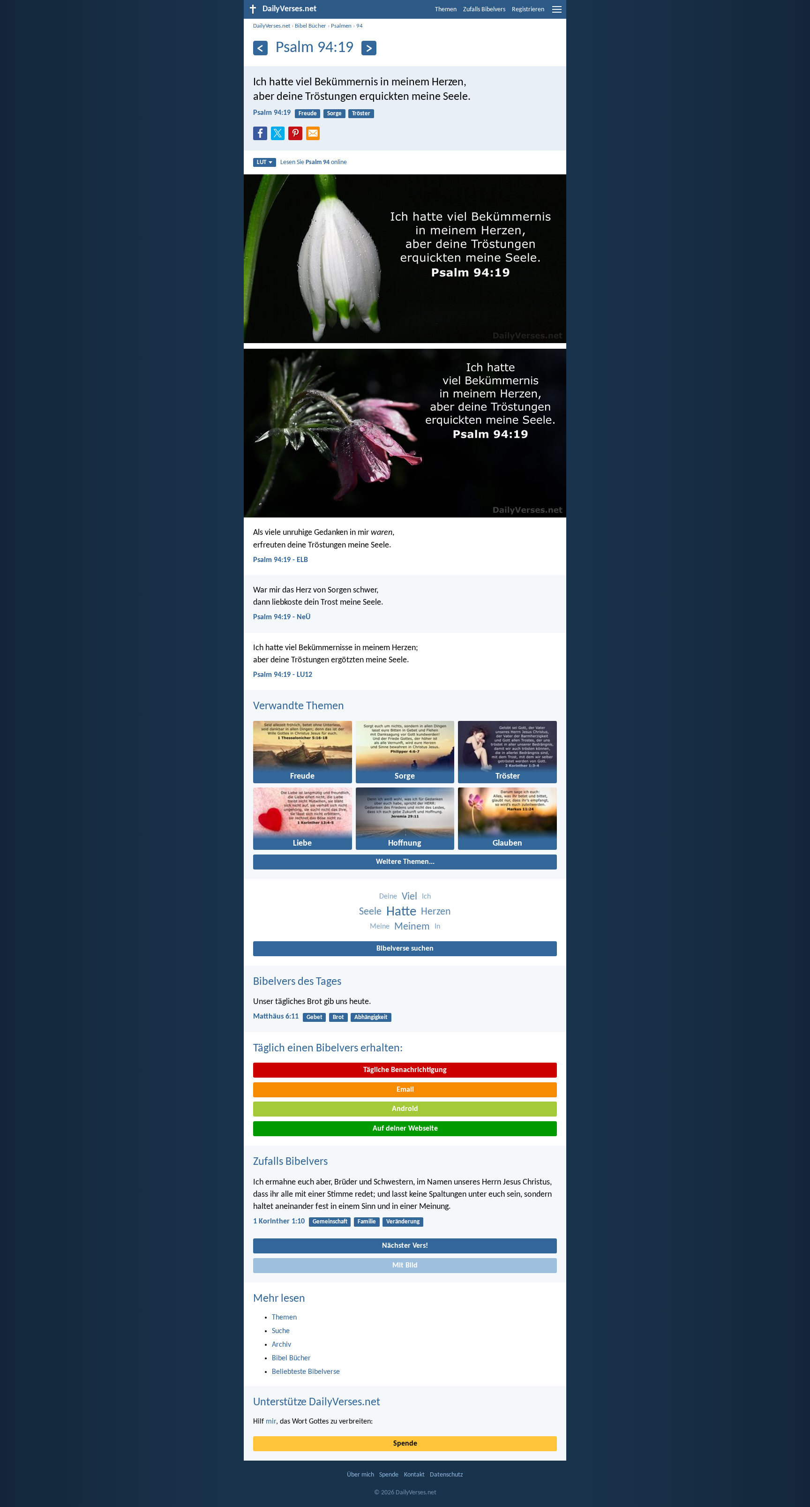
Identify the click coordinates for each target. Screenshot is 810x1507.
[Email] (315, 136)
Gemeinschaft (330, 1222)
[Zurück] (260, 48)
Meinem (412, 927)
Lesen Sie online (313, 162)
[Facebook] (262, 136)
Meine (380, 926)
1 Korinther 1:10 (279, 1221)
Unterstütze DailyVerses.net (316, 1402)
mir (271, 1421)
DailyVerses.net (271, 26)
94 (359, 26)
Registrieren (528, 9)
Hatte (401, 912)
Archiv (281, 1345)
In (437, 926)
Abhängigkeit (371, 1017)
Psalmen (341, 26)
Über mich (360, 1474)
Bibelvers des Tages (297, 982)
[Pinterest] (297, 136)
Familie (367, 1222)
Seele (370, 912)
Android (405, 1109)
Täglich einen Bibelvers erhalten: (328, 1048)
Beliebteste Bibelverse (306, 1372)
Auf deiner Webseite (405, 1128)
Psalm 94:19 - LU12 (282, 675)
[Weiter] (368, 48)
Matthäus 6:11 (276, 1016)
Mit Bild (405, 1265)
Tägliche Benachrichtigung (405, 1070)
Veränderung (403, 1222)
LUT (261, 162)
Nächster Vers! (405, 1246)
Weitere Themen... (405, 862)
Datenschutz (446, 1474)
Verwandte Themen (298, 706)
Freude (308, 114)
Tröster (361, 114)
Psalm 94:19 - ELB (280, 560)
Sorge (334, 114)
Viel (409, 897)
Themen (446, 9)
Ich (426, 896)
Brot (338, 1017)
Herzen (436, 912)
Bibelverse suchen (405, 948)
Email (405, 1090)
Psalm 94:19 (272, 113)
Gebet (314, 1017)
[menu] (557, 13)
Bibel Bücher (310, 26)
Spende (405, 1443)
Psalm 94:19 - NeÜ (281, 617)
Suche (281, 1331)
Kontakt (414, 1474)
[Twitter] (280, 136)
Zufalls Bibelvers (484, 9)
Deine (388, 896)
